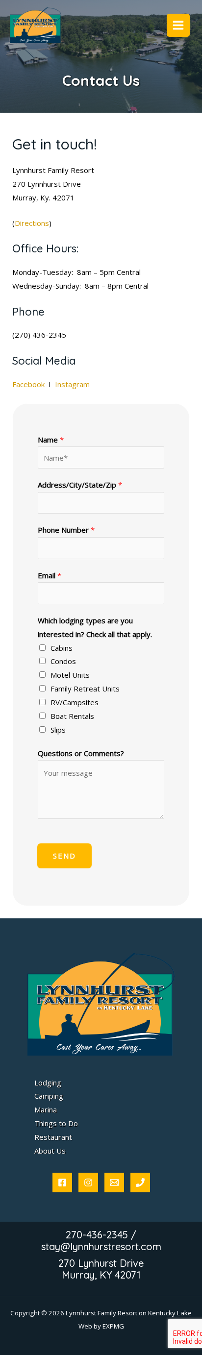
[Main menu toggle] (178, 25)
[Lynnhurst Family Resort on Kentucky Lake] (35, 25)
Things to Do (56, 1123)
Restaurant (53, 1137)
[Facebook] (62, 1182)
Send (64, 856)
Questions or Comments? (81, 753)
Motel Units (70, 675)
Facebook (29, 384)
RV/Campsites (74, 702)
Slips (58, 730)
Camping (48, 1096)
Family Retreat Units (85, 688)
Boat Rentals (72, 716)
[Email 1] (114, 1182)
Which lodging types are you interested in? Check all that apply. (95, 627)
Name (51, 439)
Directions (32, 223)
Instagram (73, 384)
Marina (45, 1109)
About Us (50, 1151)
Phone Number (66, 530)
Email (49, 575)
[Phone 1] (140, 1182)
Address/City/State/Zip (80, 485)
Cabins (61, 648)
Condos (63, 661)
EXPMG (113, 1326)
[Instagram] (88, 1182)
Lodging (47, 1082)
